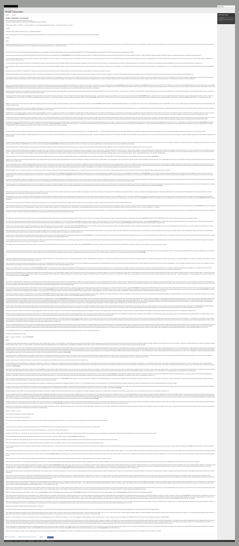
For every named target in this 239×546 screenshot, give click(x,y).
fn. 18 (145, 302)
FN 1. (7, 414)
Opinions (9, 8)
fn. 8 (84, 118)
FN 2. (7, 417)
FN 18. (7, 501)
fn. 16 (172, 283)
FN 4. (7, 436)
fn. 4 (195, 78)
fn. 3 (170, 78)
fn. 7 (60, 87)
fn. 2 (201, 63)
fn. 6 (213, 406)
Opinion (7, 15)
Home (6, 8)
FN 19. (7, 506)
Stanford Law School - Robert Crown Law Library (10, 2)
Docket (14, 15)
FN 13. (7, 470)
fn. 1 (92, 55)
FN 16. (7, 492)
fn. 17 (94, 295)
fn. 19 (194, 310)
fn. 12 (82, 231)
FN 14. (7, 475)
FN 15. (7, 481)
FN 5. (7, 439)
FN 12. (7, 464)
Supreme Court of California (11, 6)
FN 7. (7, 445)
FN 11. (7, 461)
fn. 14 (39, 260)
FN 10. (7, 458)
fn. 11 (153, 173)
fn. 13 (88, 258)
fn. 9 (19, 122)
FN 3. (7, 433)
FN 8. (7, 450)
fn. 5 (43, 86)
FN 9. (7, 453)
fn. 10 (81, 143)
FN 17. (7, 495)
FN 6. (7, 442)
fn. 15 (21, 275)
